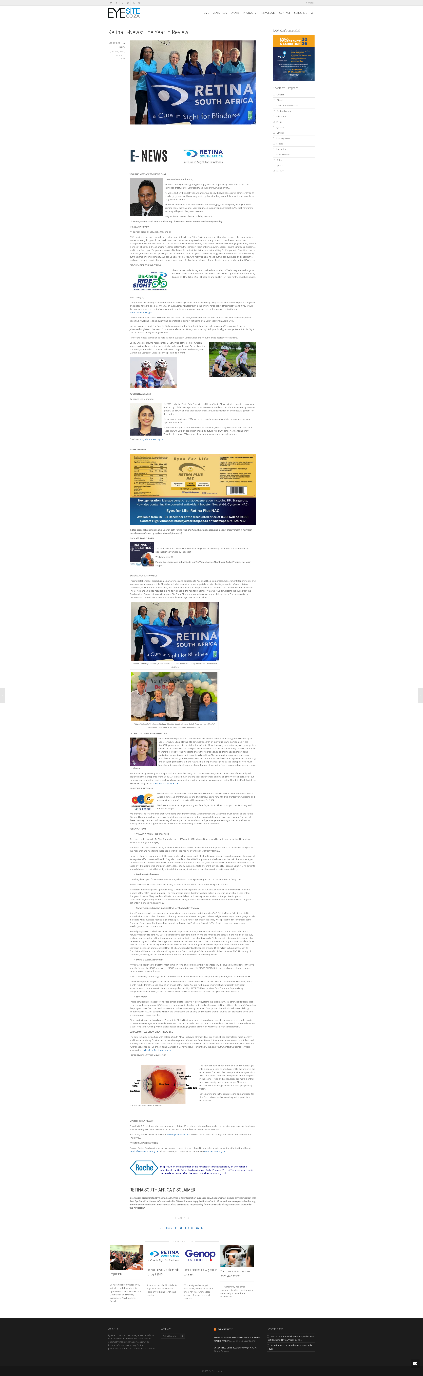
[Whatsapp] (122, 2)
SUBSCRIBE (300, 12)
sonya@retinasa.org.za (151, 439)
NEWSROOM (268, 12)
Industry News (118, 51)
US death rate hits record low (229, 1347)
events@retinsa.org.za (141, 312)
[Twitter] (111, 2)
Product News (282, 154)
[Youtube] (133, 2)
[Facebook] (116, 2)
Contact (309, 2)
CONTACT (284, 12)
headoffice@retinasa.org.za (144, 1151)
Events (279, 122)
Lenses (279, 143)
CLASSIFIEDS (220, 12)
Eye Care (280, 127)
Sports (279, 165)
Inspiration (116, 1274)
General (280, 132)
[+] (126, 1257)
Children (280, 94)
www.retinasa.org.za (214, 1151)
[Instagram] (139, 2)
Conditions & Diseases (287, 105)
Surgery (280, 171)
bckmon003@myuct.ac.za (165, 783)
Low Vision (119, 55)
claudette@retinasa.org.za (157, 1050)
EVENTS (235, 12)
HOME (205, 12)
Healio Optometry (224, 1329)
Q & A (279, 160)
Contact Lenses (283, 111)
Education (281, 116)
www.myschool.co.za (177, 1134)
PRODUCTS (250, 12)
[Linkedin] (128, 2)
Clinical (279, 100)
